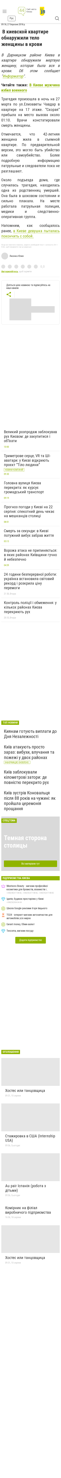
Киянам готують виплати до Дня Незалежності (30, 734)
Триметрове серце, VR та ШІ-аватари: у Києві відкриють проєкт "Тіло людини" (27, 460)
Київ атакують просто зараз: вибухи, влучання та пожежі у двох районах (29, 752)
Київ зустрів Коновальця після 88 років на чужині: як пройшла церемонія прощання (29, 800)
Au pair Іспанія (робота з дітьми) (25, 1188)
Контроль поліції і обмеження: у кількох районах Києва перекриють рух (30, 607)
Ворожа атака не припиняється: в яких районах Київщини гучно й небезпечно (30, 555)
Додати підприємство (30, 940)
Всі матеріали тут (30, 863)
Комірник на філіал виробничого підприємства (28, 1210)
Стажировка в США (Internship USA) (30, 1138)
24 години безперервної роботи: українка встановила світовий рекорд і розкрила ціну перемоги (30, 581)
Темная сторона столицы (25, 841)
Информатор (13, 76)
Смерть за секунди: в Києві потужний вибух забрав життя (29, 533)
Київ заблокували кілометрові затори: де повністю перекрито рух (26, 777)
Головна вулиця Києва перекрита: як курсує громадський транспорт (24, 487)
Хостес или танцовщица (25, 1090)
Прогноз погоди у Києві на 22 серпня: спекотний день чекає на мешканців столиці (29, 511)
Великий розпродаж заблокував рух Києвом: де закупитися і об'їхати (30, 436)
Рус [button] (12, 18)
